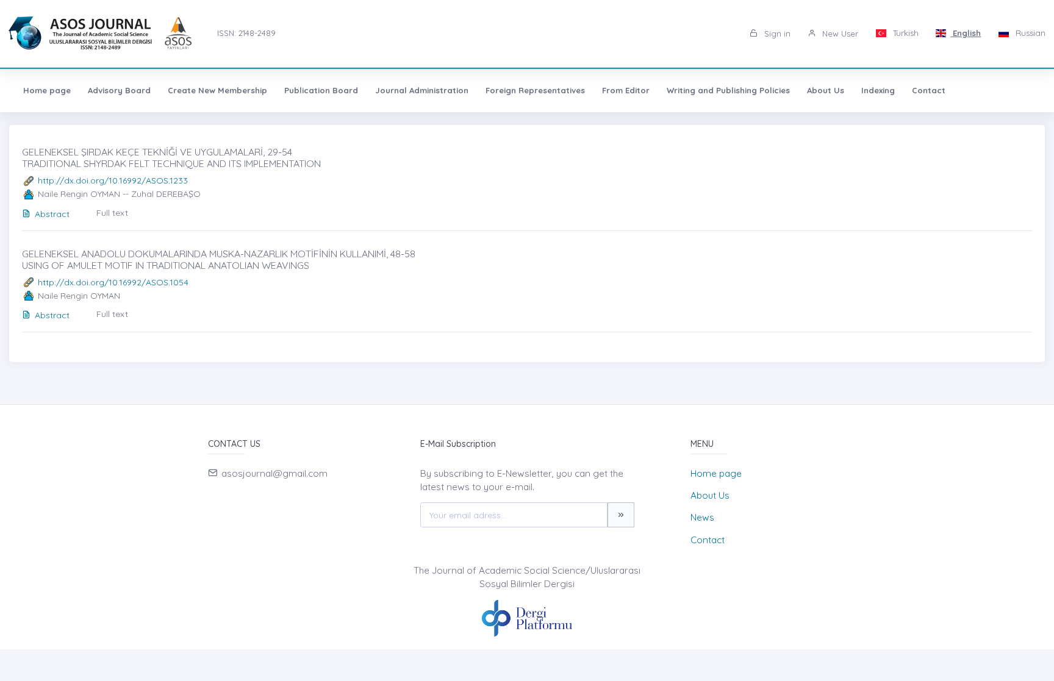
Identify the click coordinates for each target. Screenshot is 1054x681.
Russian (1029, 33)
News (702, 517)
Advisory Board (119, 90)
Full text (112, 212)
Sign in (776, 33)
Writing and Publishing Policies (728, 90)
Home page (47, 90)
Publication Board (321, 90)
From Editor (626, 90)
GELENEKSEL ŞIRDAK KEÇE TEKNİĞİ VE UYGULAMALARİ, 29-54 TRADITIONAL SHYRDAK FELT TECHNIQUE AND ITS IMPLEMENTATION (171, 157)
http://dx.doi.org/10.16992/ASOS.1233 (113, 180)
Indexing (878, 90)
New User (839, 33)
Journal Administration (421, 90)
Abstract (52, 214)
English (965, 33)
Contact (928, 90)
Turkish (905, 33)
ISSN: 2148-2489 (246, 33)
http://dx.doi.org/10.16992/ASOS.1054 (113, 282)
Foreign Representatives (535, 90)
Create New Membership (217, 90)
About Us (825, 90)
